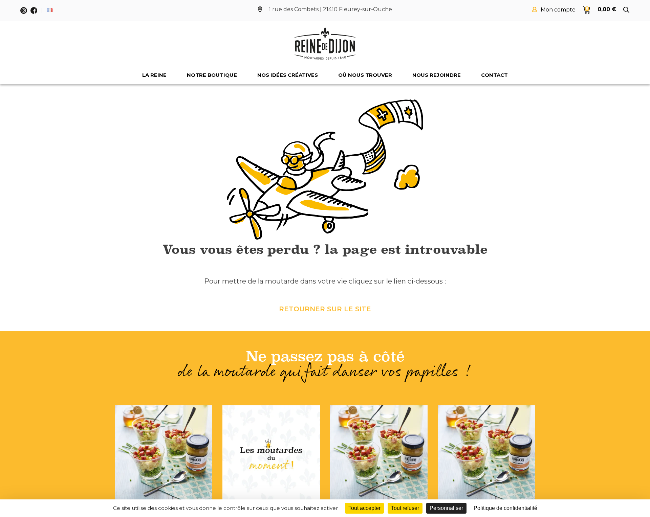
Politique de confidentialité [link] (505, 508)
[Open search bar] (626, 10)
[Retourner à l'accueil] (325, 43)
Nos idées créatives (287, 75)
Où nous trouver (365, 75)
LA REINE (154, 75)
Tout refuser (405, 508)
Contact (494, 75)
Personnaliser (446, 508)
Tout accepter (364, 508)
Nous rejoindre (436, 75)
